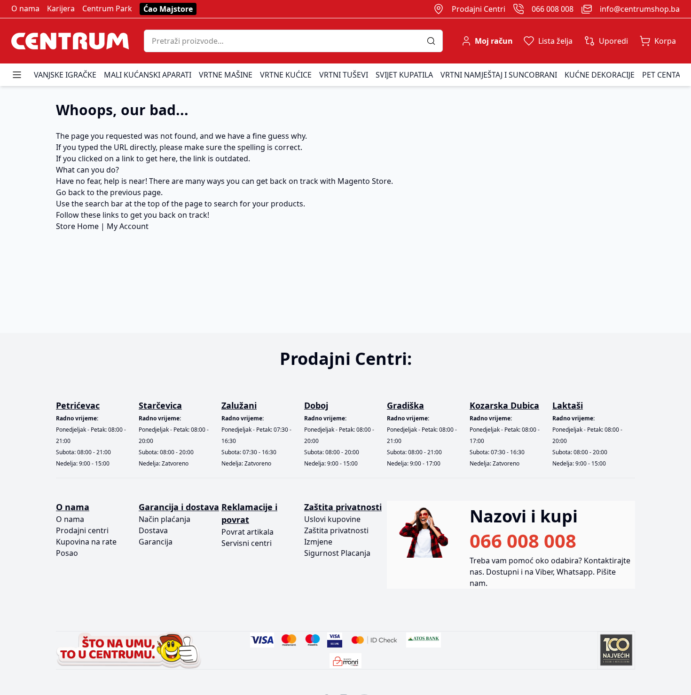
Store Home (77, 226)
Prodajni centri (82, 530)
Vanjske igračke (65, 75)
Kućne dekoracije (600, 75)
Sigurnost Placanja (337, 553)
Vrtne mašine (225, 75)
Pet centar (663, 75)
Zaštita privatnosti (336, 530)
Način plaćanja (164, 519)
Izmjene (318, 542)
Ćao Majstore (168, 9)
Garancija (156, 542)
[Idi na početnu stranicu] (70, 40)
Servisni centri (246, 543)
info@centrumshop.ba (640, 9)
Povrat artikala (247, 532)
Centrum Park (107, 8)
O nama (25, 8)
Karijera (61, 8)
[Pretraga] (434, 41)
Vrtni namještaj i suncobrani (498, 75)
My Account (128, 226)
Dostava (153, 530)
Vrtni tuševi (343, 75)
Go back (70, 192)
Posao (67, 553)
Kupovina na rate (86, 542)
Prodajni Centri (478, 9)
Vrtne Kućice (286, 75)
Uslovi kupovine (332, 519)
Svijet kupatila (404, 75)
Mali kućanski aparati (147, 75)
